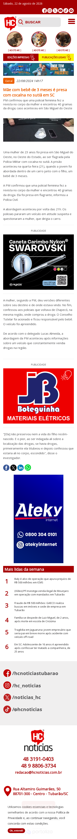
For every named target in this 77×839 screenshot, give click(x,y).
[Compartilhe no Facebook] (6, 468)
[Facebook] (44, 10)
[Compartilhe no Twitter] (13, 468)
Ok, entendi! (16, 830)
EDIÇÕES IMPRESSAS (18, 57)
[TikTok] (66, 10)
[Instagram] (50, 10)
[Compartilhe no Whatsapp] (27, 468)
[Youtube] (60, 10)
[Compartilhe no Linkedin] (20, 468)
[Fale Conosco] (71, 10)
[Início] (10, 29)
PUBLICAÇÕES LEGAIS (54, 57)
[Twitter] (55, 10)
